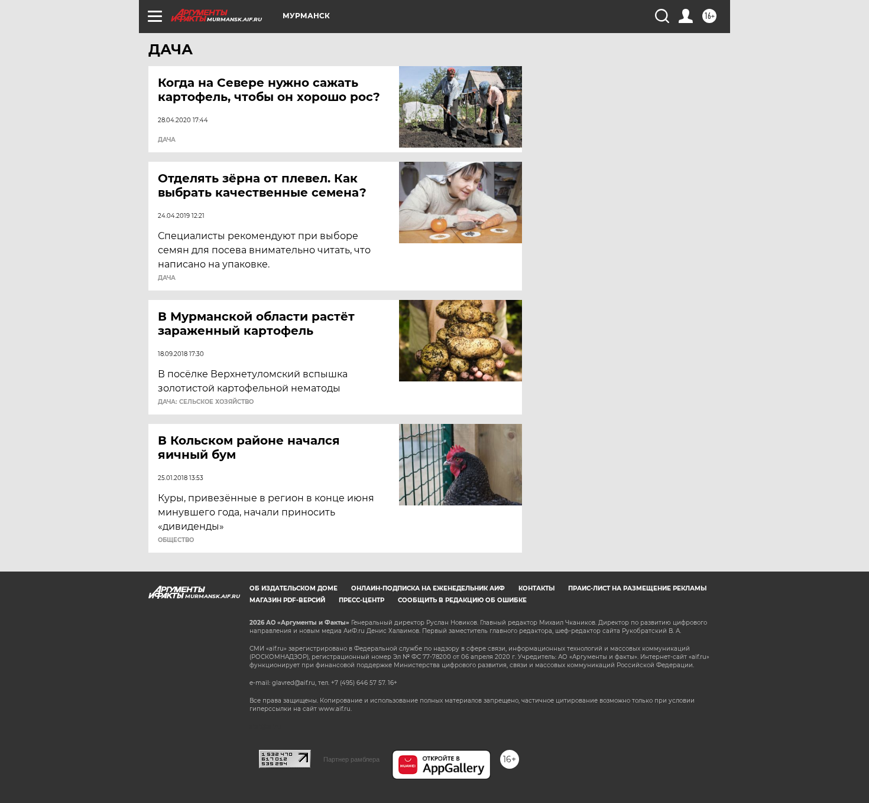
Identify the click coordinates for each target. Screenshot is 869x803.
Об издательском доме (293, 588)
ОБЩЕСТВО (176, 540)
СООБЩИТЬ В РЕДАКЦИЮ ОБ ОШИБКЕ (462, 600)
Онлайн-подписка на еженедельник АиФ (428, 588)
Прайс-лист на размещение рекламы (637, 588)
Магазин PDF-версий (287, 600)
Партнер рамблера (351, 759)
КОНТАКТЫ (536, 588)
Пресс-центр (361, 600)
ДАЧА (167, 140)
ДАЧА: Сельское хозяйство (206, 402)
